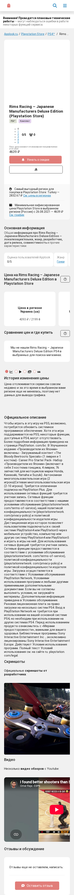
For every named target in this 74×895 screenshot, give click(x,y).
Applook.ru (11, 34)
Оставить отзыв (40, 886)
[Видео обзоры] (20, 372)
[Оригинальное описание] (39, 372)
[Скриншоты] (30, 372)
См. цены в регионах (37, 195)
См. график (16, 215)
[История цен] (12, 372)
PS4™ (51, 34)
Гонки (61, 261)
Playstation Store (32, 34)
